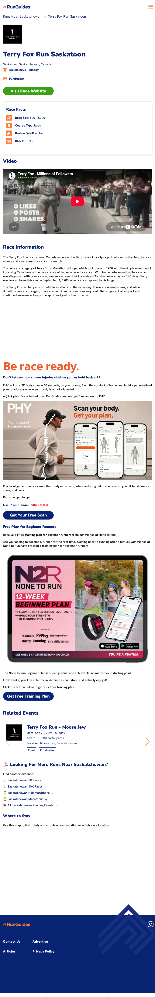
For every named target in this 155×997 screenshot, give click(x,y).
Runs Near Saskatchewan (22, 16)
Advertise (40, 941)
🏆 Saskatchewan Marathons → (25, 799)
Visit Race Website (28, 91)
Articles (9, 951)
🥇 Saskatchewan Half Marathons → (28, 793)
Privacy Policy (43, 951)
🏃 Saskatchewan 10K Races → (24, 786)
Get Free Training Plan (28, 696)
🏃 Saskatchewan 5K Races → (24, 780)
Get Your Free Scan (28, 515)
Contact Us (11, 941)
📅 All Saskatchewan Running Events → (30, 805)
